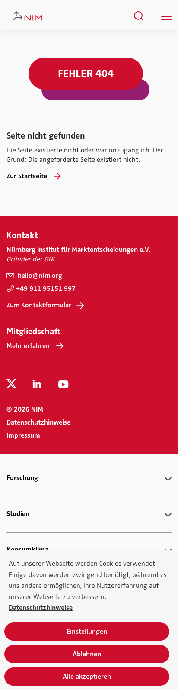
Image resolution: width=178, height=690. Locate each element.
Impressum (23, 435)
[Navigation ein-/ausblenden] (166, 16)
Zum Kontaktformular (38, 305)
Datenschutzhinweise (38, 422)
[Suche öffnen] (138, 16)
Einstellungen (87, 631)
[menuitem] (139, 16)
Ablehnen (87, 654)
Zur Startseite (26, 176)
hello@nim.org (39, 275)
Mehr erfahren (28, 346)
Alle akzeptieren (87, 676)
